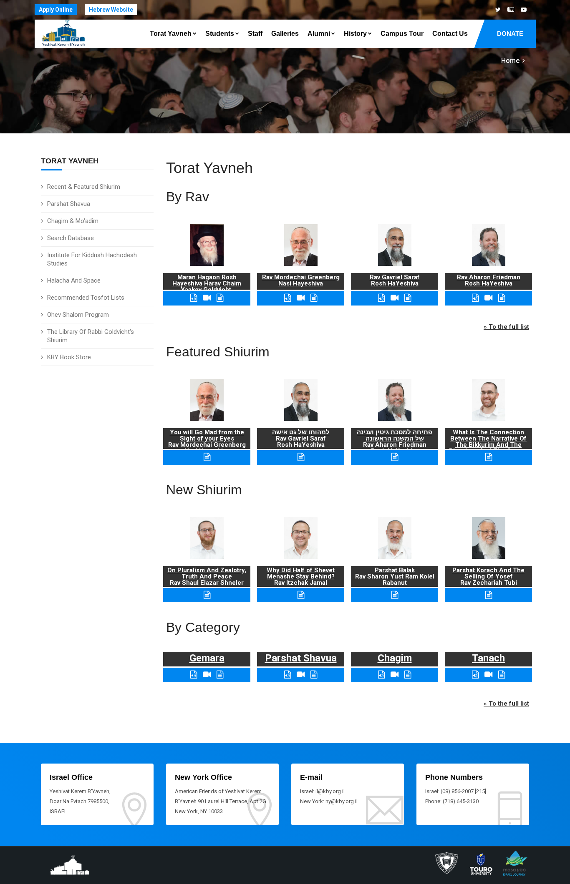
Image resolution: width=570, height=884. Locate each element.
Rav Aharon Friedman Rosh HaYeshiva (488, 280)
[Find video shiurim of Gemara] (207, 674)
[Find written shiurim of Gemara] (220, 674)
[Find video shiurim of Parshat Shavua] (301, 674)
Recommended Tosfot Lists (85, 297)
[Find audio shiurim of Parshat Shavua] (287, 674)
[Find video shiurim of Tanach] (488, 674)
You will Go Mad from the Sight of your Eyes (207, 435)
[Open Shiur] (207, 595)
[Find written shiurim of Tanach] (501, 674)
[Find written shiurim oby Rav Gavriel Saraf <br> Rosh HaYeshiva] (407, 298)
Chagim (395, 658)
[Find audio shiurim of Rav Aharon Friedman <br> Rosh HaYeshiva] (475, 298)
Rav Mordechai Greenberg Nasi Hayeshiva (301, 280)
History (355, 33)
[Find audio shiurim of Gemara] (193, 674)
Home (510, 61)
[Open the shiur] (207, 457)
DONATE (510, 33)
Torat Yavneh (171, 33)
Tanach (488, 658)
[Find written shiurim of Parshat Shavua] (313, 674)
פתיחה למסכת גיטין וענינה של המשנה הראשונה (394, 435)
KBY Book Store (69, 357)
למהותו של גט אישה (301, 432)
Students (219, 33)
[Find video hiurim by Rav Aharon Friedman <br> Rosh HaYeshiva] (488, 298)
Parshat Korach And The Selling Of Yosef (488, 573)
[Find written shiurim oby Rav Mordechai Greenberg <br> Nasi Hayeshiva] (313, 298)
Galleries (285, 33)
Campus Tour (402, 33)
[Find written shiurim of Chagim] (407, 674)
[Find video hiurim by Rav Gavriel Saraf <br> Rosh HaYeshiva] (394, 298)
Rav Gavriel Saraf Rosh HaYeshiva (395, 280)
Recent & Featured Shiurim (83, 186)
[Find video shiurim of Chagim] (394, 674)
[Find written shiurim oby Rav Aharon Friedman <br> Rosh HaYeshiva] (501, 298)
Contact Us (450, 33)
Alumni (319, 33)
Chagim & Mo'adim (72, 221)
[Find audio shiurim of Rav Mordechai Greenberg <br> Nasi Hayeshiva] (287, 298)
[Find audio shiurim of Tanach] (475, 674)
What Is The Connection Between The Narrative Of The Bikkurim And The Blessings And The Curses (488, 441)
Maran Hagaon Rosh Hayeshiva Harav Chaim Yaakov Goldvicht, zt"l (206, 286)
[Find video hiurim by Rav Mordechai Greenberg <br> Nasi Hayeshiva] (301, 298)
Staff (255, 33)
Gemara (206, 658)
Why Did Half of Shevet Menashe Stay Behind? (301, 573)
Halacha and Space (74, 280)
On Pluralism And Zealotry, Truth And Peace (206, 573)
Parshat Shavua (68, 204)
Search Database (70, 238)
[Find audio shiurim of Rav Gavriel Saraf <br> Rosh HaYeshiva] (381, 298)
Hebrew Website (111, 9)
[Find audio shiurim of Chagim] (381, 674)
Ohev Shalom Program (78, 314)
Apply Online (56, 9)
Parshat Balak (395, 570)
